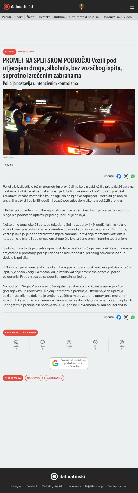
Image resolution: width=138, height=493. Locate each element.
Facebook (32, 486)
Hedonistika (111, 17)
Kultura (59, 17)
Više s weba (13, 378)
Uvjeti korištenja (94, 486)
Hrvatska (44, 17)
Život (30, 17)
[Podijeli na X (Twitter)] (126, 176)
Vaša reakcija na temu (20, 332)
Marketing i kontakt (52, 486)
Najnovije (34, 378)
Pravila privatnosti (117, 486)
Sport (19, 17)
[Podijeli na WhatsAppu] (132, 176)
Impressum (74, 486)
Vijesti (6, 17)
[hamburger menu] (132, 7)
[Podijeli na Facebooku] (118, 176)
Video (127, 17)
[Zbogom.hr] (81, 6)
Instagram (16, 486)
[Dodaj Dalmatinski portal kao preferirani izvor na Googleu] (69, 363)
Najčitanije (54, 378)
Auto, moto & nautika (83, 17)
